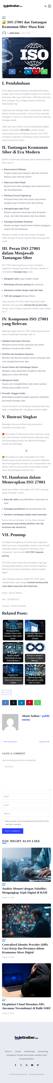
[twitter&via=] (20, 71)
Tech (4, 17)
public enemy (14, 33)
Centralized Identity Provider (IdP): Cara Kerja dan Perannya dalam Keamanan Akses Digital (25, 948)
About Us (8, 1051)
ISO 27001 (6, 692)
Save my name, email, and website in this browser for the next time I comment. (27, 823)
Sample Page (29, 1051)
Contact (18, 1051)
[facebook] (12, 71)
